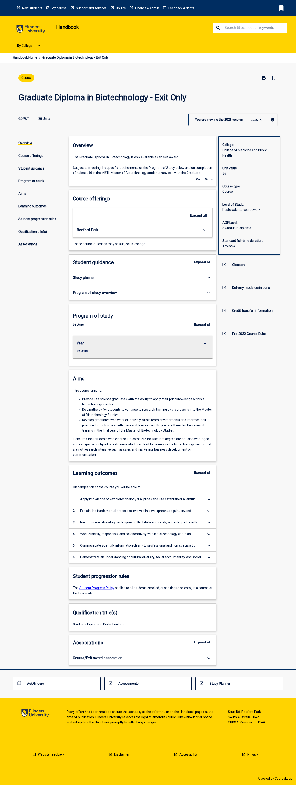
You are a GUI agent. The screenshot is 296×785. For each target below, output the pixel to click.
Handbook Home (25, 57)
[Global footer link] (35, 714)
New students (32, 8)
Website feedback (51, 754)
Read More (204, 179)
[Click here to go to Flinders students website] (31, 30)
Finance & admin (147, 8)
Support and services (91, 8)
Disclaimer (122, 754)
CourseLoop (283, 778)
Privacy (252, 754)
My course (59, 8)
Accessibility (188, 754)
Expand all (198, 215)
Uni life (121, 8)
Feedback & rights (181, 8)
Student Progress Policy (96, 588)
